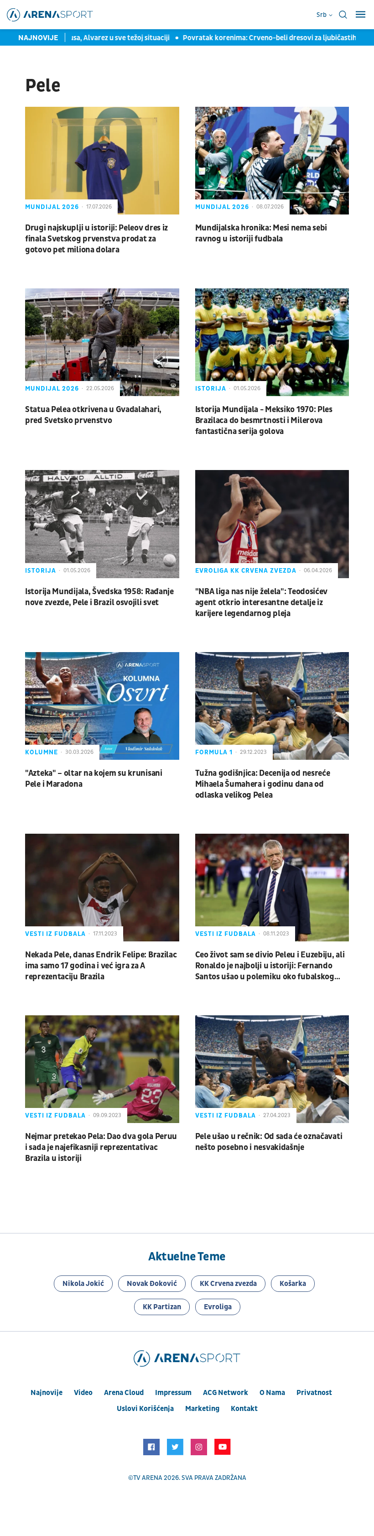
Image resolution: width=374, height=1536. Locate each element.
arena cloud (124, 1392)
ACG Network (225, 1392)
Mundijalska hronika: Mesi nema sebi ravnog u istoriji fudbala (261, 233)
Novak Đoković (152, 1283)
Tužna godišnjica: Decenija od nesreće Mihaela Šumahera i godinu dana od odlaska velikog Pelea (262, 784)
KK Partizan (162, 1306)
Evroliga (218, 1306)
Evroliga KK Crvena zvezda (245, 571)
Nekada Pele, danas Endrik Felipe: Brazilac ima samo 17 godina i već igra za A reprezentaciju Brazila (101, 966)
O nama (272, 1392)
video (83, 1392)
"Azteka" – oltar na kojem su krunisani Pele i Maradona (93, 778)
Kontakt (244, 1408)
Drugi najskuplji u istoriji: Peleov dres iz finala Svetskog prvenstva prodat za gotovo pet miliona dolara (96, 239)
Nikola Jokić (83, 1283)
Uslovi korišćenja (145, 1408)
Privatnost (314, 1392)
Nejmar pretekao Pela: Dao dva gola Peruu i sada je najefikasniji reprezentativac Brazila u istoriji (101, 1147)
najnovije (46, 1392)
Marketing (202, 1408)
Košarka (293, 1283)
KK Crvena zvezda (228, 1283)
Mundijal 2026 (52, 207)
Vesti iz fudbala (55, 934)
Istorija (210, 388)
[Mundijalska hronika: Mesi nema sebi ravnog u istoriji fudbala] (272, 160)
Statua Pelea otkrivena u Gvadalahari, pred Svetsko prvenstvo (93, 415)
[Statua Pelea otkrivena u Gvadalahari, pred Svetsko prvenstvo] (102, 342)
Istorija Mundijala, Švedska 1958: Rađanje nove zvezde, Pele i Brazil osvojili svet (99, 597)
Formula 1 (214, 752)
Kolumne (41, 752)
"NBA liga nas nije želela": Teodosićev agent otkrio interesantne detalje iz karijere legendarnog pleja (261, 602)
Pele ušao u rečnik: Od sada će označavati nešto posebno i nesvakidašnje (269, 1142)
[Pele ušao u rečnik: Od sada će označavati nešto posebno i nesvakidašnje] (272, 1069)
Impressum (173, 1392)
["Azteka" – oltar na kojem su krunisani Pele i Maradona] (102, 706)
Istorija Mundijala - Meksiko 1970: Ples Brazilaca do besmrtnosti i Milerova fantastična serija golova (263, 420)
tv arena (147, 1478)
